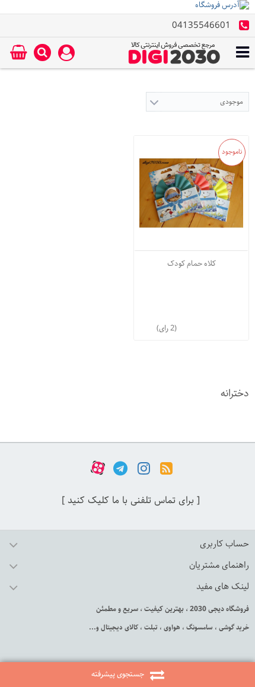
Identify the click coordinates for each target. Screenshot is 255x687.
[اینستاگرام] (144, 468)
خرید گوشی (233, 627)
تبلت (150, 627)
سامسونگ (198, 627)
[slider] (202, 325)
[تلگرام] (120, 468)
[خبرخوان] (166, 468)
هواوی (171, 627)
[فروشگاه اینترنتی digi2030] (174, 52)
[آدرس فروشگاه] (127, 7)
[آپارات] (98, 468)
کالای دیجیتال (118, 627)
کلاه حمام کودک (191, 264)
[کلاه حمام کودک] (191, 193)
